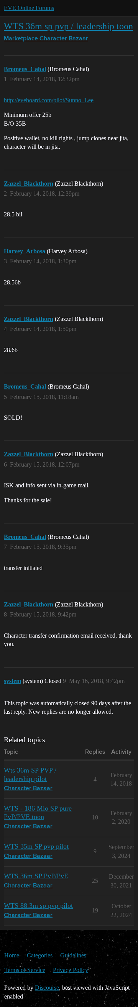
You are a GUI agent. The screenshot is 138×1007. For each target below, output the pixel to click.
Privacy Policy (70, 970)
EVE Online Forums (29, 8)
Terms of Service (24, 970)
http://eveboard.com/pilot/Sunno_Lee (49, 100)
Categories (40, 955)
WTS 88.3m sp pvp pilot (38, 905)
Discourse (47, 987)
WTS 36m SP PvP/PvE (36, 876)
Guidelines (73, 955)
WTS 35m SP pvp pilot (36, 846)
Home (11, 955)
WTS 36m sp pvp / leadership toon (68, 26)
